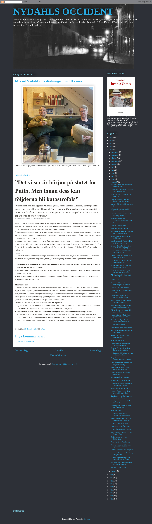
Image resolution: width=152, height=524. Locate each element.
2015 (111, 484)
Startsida (59, 350)
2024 (111, 143)
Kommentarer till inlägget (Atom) (64, 364)
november (115, 155)
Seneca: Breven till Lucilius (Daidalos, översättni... (120, 349)
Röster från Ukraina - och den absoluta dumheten (121, 266)
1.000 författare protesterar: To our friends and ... (121, 185)
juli (113, 167)
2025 (111, 140)
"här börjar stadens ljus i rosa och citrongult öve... (121, 407)
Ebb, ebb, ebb (116, 410)
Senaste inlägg (21, 350)
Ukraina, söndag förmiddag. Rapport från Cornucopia (120, 200)
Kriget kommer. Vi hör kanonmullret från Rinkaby (121, 359)
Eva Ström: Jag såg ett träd (120, 426)
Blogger (87, 519)
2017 (111, 478)
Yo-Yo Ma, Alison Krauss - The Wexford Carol (121, 433)
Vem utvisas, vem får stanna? (121, 328)
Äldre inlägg (95, 350)
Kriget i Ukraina (22, 175)
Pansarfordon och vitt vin (119, 228)
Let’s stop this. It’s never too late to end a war (121, 252)
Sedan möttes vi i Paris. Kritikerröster (119, 438)
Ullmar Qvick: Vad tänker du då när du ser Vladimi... (121, 256)
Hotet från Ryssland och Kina (121, 429)
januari (114, 471)
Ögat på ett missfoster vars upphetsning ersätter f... (120, 271)
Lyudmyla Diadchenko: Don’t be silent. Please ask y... (122, 190)
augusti (114, 164)
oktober (114, 158)
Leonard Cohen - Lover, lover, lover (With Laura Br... (121, 392)
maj (113, 173)
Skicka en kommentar (26, 341)
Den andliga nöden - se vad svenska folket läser (120, 344)
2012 (111, 493)
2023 (111, 146)
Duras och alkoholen (118, 325)
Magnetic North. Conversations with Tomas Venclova (121, 463)
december (115, 152)
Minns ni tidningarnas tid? (119, 388)
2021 (111, 475)
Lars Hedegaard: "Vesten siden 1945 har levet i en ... (121, 242)
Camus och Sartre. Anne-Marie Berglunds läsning (121, 364)
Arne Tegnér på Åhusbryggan (121, 442)
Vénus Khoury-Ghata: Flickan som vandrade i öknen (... (121, 419)
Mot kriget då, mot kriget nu (120, 377)
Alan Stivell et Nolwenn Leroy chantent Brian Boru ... (121, 301)
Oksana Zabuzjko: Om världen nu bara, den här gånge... (121, 247)
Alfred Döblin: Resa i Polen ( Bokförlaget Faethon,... (120, 368)
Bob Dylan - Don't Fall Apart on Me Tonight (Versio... (121, 397)
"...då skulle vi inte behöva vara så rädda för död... (122, 354)
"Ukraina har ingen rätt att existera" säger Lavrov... (120, 296)
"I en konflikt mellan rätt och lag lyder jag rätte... (122, 454)
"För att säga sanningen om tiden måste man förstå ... (121, 459)
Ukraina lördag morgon (118, 225)
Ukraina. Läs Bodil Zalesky (120, 288)
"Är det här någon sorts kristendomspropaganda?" (121, 414)
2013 (111, 490)
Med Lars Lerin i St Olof (119, 467)
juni (113, 170)
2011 (111, 496)
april (113, 176)
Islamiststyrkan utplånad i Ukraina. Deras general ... (120, 210)
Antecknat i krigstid (117, 340)
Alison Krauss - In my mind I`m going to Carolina (121, 311)
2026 (111, 137)
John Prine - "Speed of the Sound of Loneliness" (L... (121, 321)
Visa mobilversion (58, 355)
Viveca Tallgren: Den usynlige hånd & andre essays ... (121, 306)
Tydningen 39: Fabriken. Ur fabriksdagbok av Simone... (121, 284)
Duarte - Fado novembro (119, 423)
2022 (111, 149)
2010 (111, 499)
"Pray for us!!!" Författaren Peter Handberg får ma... (122, 215)
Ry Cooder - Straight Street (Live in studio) (120, 336)
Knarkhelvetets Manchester (120, 380)
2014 (111, 487)
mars (113, 179)
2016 (111, 481)
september (115, 161)
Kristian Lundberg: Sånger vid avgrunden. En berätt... (121, 446)
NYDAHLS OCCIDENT (63, 11)
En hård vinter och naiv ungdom (122, 450)
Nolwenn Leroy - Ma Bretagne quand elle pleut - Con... (121, 316)
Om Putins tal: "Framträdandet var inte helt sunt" (121, 261)
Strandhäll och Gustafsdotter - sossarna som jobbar (121, 384)
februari (114, 182)
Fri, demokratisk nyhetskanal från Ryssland (121, 276)
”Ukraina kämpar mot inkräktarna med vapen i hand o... (122, 220)
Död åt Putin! (115, 280)
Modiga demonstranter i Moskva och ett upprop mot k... (122, 232)
